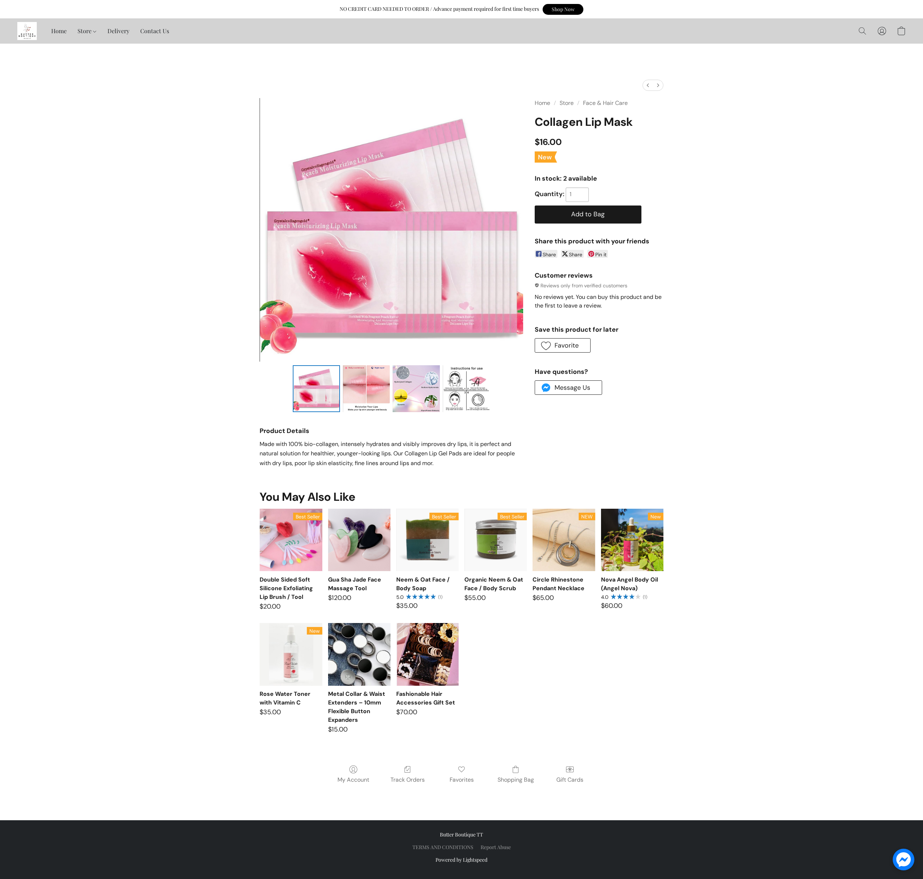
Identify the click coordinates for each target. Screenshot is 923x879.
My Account (353, 779)
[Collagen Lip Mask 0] (316, 388)
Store (85, 31)
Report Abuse (496, 847)
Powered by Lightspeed (461, 859)
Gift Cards (569, 779)
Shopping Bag (516, 779)
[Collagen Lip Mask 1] (366, 388)
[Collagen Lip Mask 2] (416, 388)
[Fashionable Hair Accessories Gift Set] (427, 654)
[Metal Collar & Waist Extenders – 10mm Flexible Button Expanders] (359, 654)
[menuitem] (648, 85)
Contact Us (154, 31)
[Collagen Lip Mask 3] (466, 388)
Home (59, 31)
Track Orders (407, 779)
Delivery (118, 31)
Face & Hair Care (605, 103)
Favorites (462, 779)
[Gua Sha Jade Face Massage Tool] (359, 540)
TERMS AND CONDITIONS (442, 847)
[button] (563, 9)
